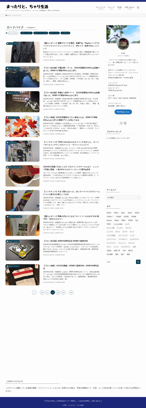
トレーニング (122, 235)
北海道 (109, 250)
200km (109, 213)
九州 (134, 247)
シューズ (110, 231)
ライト (109, 247)
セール (117, 231)
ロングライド (125, 247)
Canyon (109, 220)
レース (116, 247)
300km (116, 213)
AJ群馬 (126, 216)
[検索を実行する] (138, 262)
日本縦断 (110, 254)
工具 (124, 250)
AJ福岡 (118, 216)
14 (63, 292)
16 (71, 292)
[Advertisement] (73, 341)
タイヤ (125, 231)
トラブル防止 (111, 235)
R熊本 (123, 220)
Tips (136, 220)
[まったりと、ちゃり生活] (27, 6)
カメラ (127, 224)
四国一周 (117, 250)
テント (132, 231)
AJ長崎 (133, 216)
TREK (109, 224)
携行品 (130, 250)
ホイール (131, 243)
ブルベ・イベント (26, 33)
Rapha (117, 220)
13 (58, 292)
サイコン (129, 228)
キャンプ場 (110, 228)
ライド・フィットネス (40, 33)
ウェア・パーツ (54, 33)
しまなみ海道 (117, 224)
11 (47, 292)
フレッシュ (122, 243)
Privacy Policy (50, 401)
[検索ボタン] (138, 7)
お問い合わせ (96, 401)
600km (137, 213)
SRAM (130, 220)
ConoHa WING (84, 401)
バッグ (132, 235)
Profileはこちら (123, 112)
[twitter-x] (121, 123)
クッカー (120, 228)
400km (130, 213)
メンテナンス (65, 33)
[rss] (125, 123)
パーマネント (122, 239)
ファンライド (111, 243)
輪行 (122, 254)
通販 (128, 254)
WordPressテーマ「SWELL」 (67, 401)
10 (42, 292)
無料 (116, 254)
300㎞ (123, 213)
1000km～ (110, 216)
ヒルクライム (134, 239)
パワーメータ (111, 239)
